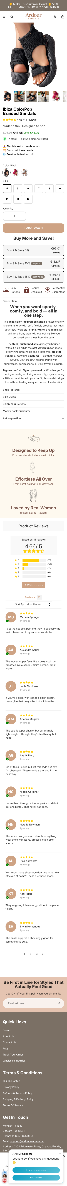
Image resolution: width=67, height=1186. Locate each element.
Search (7, 1030)
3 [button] (37, 953)
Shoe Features (11, 389)
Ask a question (12, 418)
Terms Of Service (13, 1105)
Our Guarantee (11, 1080)
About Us (8, 1036)
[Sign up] (59, 1003)
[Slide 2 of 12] (19, 96)
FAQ (5, 1048)
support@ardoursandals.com (27, 1141)
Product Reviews (33, 526)
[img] (33, 613)
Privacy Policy (11, 1086)
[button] (33, 560)
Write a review (35, 585)
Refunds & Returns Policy (17, 1093)
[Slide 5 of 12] (56, 96)
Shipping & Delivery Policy (18, 1099)
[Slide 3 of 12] (31, 96)
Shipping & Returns (14, 403)
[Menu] (4, 17)
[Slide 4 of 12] (43, 96)
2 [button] (30, 953)
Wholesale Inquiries (14, 1060)
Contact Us (9, 1042)
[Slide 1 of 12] (7, 96)
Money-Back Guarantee (17, 410)
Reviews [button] (30, 597)
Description (10, 301)
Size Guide (9, 396)
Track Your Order (13, 1054)
